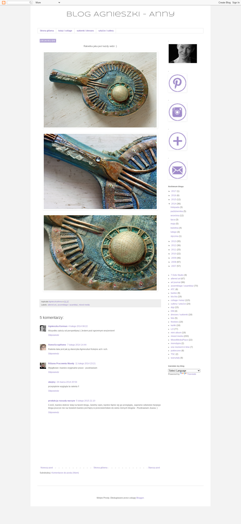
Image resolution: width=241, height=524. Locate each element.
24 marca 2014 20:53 (67, 382)
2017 (174, 191)
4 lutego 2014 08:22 (78, 326)
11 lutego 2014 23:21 (85, 363)
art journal (175, 282)
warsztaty (175, 358)
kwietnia (175, 228)
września (175, 215)
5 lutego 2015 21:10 (85, 401)
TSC (173, 354)
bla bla (174, 296)
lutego (174, 232)
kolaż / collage (65, 30)
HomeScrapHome (57, 345)
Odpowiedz (53, 335)
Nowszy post (47, 467)
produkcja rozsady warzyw (61, 401)
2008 (174, 262)
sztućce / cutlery (106, 30)
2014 (174, 204)
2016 (174, 195)
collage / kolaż (178, 300)
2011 (174, 249)
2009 (174, 258)
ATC (173, 289)
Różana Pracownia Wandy (61, 363)
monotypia (176, 343)
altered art (52, 305)
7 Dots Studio (177, 275)
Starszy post (154, 467)
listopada (175, 207)
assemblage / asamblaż (68, 305)
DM (172, 311)
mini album (176, 332)
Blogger (140, 498)
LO (172, 329)
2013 (174, 241)
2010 (174, 253)
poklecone (176, 350)
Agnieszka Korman (57, 326)
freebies (175, 322)
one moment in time (180, 347)
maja (173, 223)
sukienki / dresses (85, 30)
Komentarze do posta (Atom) (65, 473)
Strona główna (47, 30)
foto (172, 318)
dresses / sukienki (179, 314)
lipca (173, 219)
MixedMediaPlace (179, 340)
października (177, 211)
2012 (174, 245)
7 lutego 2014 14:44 (76, 345)
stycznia (175, 236)
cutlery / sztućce (178, 304)
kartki (173, 325)
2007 (174, 266)
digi (172, 307)
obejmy (52, 382)
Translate (191, 374)
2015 (174, 199)
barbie (174, 293)
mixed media (84, 305)
